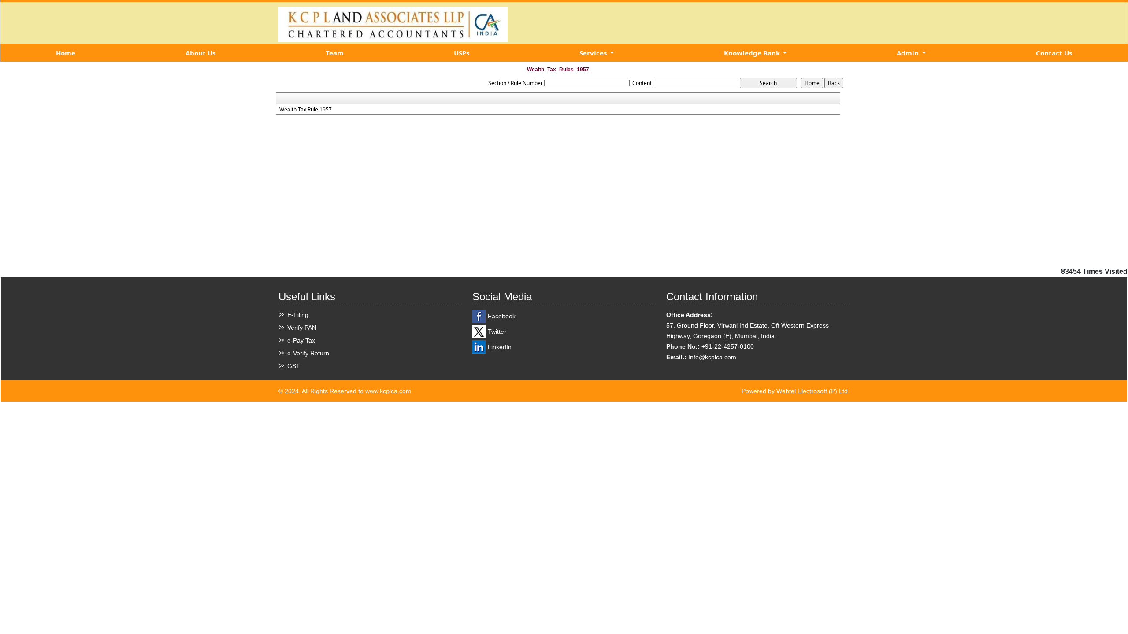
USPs (461, 52)
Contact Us (1054, 52)
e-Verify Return (308, 353)
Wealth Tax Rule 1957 (305, 109)
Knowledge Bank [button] (753, 52)
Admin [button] (908, 52)
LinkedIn (500, 346)
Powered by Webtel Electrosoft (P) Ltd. (796, 390)
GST (293, 365)
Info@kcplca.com (712, 357)
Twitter (497, 331)
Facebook (502, 316)
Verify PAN (301, 327)
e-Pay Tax (301, 340)
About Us (200, 52)
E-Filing (297, 314)
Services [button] (594, 52)
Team (335, 52)
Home (65, 52)
